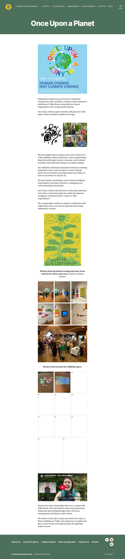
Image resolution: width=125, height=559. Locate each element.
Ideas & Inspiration (88, 6)
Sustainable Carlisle (24, 554)
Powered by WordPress (42, 554)
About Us (45, 6)
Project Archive (73, 6)
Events (110, 6)
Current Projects (58, 6)
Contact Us (102, 6)
